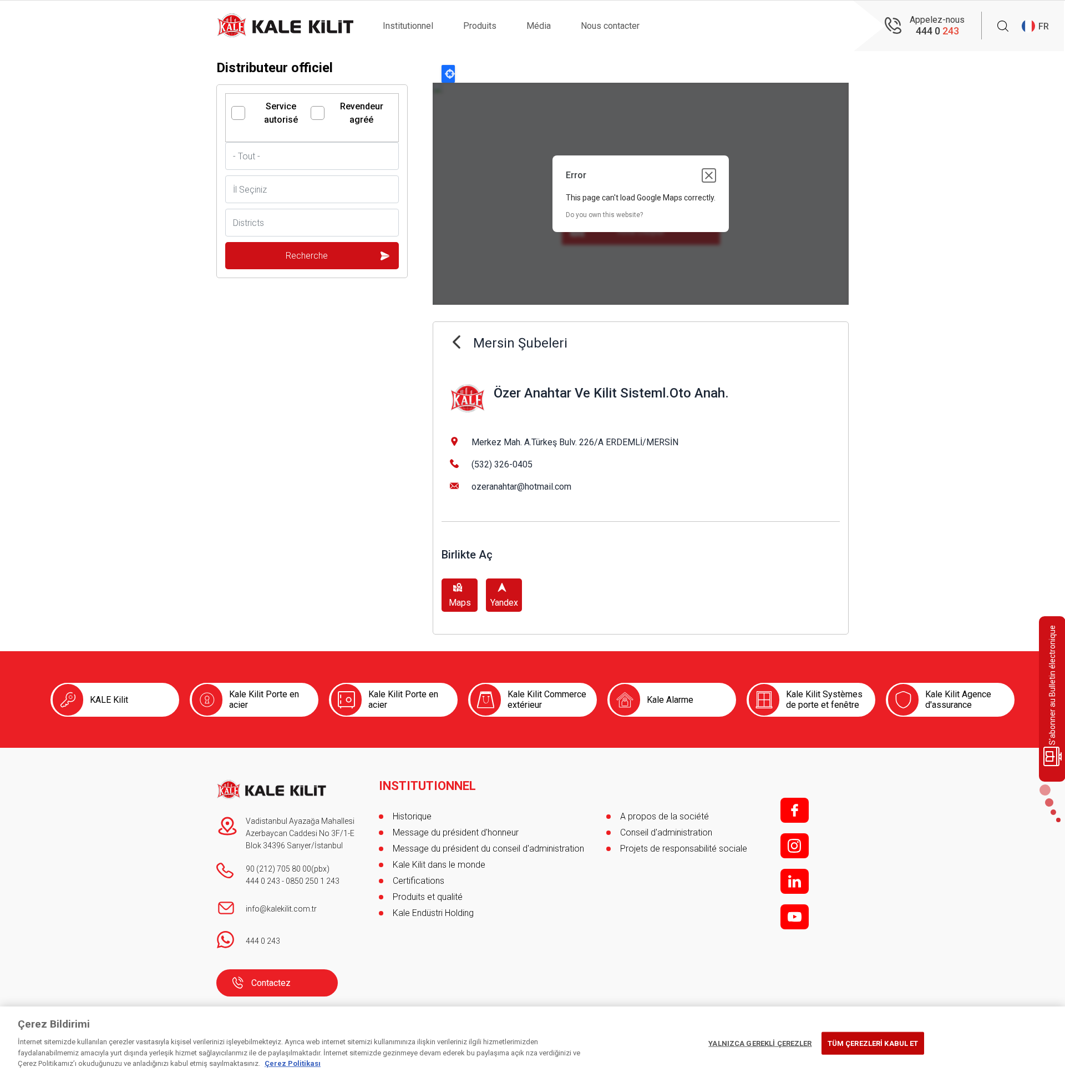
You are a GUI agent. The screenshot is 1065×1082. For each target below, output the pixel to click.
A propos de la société (664, 816)
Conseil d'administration (666, 832)
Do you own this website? (604, 215)
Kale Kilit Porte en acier (264, 699)
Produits (479, 26)
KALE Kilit (109, 700)
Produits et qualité (428, 897)
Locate (448, 74)
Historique (412, 816)
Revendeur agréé (361, 113)
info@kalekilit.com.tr (281, 908)
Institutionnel (408, 26)
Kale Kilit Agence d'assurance (958, 699)
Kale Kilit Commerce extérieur (547, 699)
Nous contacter (610, 26)
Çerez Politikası (293, 1063)
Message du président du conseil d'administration (488, 848)
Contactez (271, 983)
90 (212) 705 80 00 (278, 868)
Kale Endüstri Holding (433, 913)
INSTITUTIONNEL (427, 786)
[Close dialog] (709, 175)
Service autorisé (281, 113)
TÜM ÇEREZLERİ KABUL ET (873, 1043)
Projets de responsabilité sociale (683, 848)
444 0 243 (263, 881)
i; (795, 846)
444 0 (937, 31)
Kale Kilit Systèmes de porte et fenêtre (824, 699)
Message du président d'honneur (456, 832)
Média (538, 26)
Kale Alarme (670, 700)
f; (794, 810)
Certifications (418, 880)
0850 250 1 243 (312, 881)
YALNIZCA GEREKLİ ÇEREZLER (760, 1043)
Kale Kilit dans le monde (439, 864)
